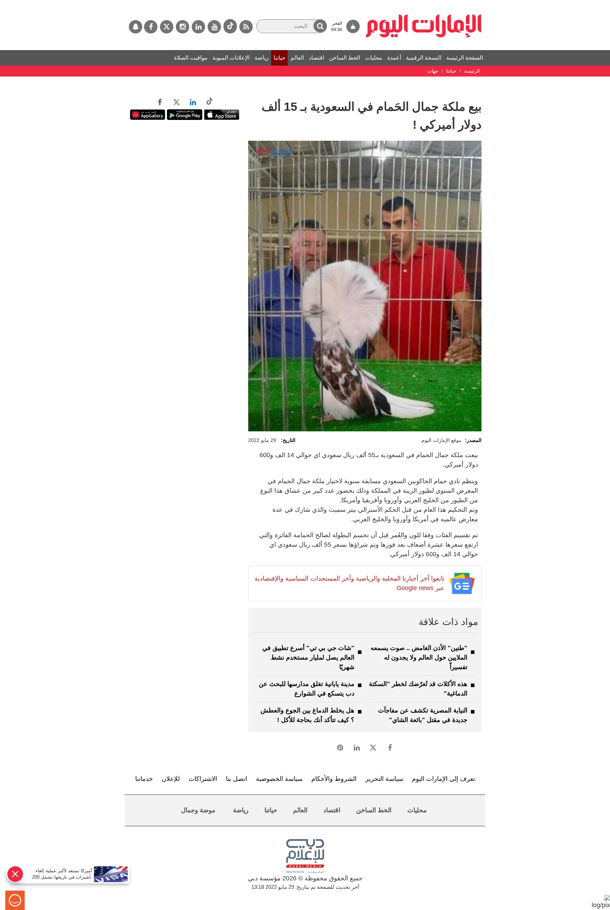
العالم (297, 58)
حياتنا (280, 58)
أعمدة (394, 58)
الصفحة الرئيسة (464, 58)
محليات (373, 58)
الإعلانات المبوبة (231, 58)
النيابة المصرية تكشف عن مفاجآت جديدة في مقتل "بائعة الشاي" (422, 715)
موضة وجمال (198, 810)
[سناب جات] (135, 27)
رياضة (262, 58)
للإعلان (171, 778)
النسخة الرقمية (423, 58)
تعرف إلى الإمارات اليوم (443, 778)
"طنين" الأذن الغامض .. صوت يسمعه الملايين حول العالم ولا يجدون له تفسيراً (419, 657)
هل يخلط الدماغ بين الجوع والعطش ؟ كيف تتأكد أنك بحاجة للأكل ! (307, 715)
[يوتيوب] (214, 27)
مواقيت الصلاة (191, 58)
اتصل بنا (236, 778)
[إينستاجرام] (182, 27)
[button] (320, 25)
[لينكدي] (198, 27)
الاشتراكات (203, 778)
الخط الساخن (344, 58)
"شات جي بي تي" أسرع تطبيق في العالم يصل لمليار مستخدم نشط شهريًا (308, 657)
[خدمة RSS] (246, 27)
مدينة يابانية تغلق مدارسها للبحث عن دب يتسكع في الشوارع (306, 688)
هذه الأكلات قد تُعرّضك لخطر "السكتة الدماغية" (418, 688)
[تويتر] (166, 27)
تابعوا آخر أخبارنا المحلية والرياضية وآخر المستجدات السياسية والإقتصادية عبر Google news (349, 583)
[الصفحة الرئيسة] (424, 3)
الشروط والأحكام (334, 778)
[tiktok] (230, 26)
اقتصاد (316, 58)
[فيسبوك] (150, 27)
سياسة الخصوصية (279, 778)
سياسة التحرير (384, 778)
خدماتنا (144, 778)
